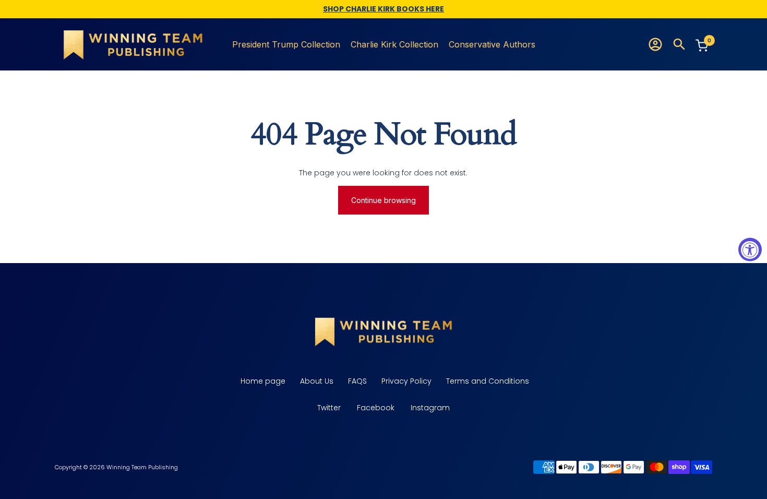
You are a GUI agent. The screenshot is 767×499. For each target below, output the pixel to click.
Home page (261, 381)
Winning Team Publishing (142, 467)
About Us (315, 381)
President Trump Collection (286, 44)
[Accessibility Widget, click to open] (750, 250)
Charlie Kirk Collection (394, 44)
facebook (375, 407)
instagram (430, 407)
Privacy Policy (405, 381)
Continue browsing (383, 200)
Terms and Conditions (486, 381)
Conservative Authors (492, 44)
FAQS (356, 381)
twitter (329, 407)
